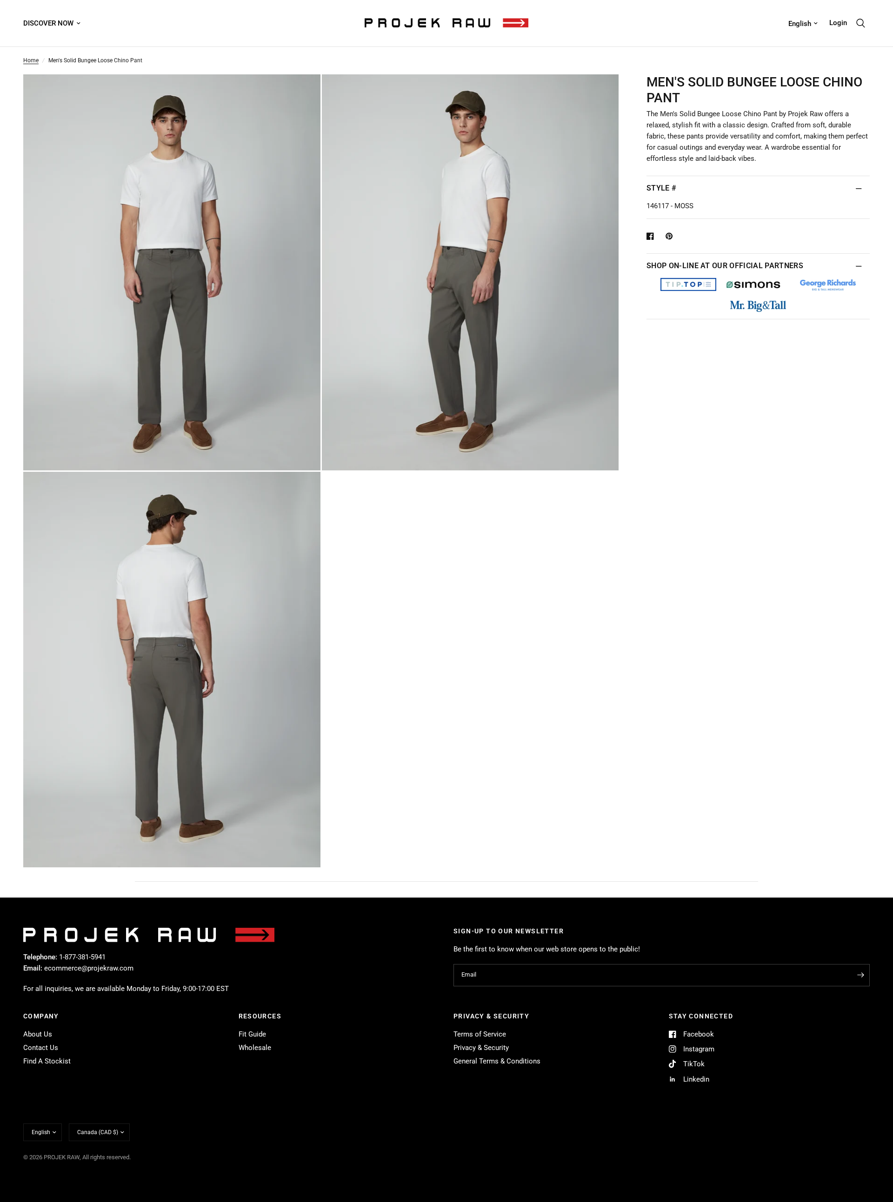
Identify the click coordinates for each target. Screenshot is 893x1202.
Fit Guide (252, 1034)
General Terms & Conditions (496, 1061)
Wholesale (255, 1047)
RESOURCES (260, 1016)
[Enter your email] (860, 975)
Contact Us (40, 1047)
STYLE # (661, 188)
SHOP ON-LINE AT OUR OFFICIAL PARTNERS (724, 265)
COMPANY (41, 1016)
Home (31, 60)
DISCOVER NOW (48, 23)
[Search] (861, 23)
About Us (37, 1034)
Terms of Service (479, 1034)
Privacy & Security (481, 1047)
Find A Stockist (47, 1061)
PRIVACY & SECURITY (491, 1016)
